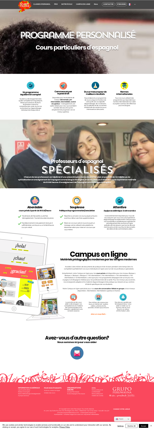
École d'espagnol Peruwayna (76, 394)
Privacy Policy (64, 427)
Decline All (131, 426)
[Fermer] (151, 426)
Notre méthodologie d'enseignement (29, 394)
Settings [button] (120, 426)
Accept (143, 426)
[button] (41, 4)
